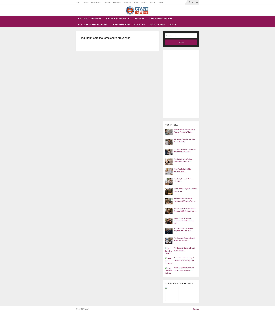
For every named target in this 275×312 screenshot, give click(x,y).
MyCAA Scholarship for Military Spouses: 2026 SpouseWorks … (185, 210)
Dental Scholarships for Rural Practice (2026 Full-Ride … (184, 269)
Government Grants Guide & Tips (128, 24)
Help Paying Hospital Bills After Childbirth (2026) (184, 140)
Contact (85, 2)
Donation (138, 19)
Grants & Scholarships (160, 19)
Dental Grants (157, 24)
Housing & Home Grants (117, 19)
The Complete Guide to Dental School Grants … (184, 249)
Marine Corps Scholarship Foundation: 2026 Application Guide (184, 220)
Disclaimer (117, 2)
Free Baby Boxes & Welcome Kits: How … (184, 180)
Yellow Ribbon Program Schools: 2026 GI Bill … (185, 190)
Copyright (107, 2)
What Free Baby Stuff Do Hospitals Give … (182, 170)
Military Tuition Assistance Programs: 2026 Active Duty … (184, 200)
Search (181, 42)
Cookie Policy (95, 2)
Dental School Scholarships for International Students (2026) (184, 259)
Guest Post (127, 2)
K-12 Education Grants (89, 19)
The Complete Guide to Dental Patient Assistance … (184, 239)
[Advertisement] (181, 84)
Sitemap (152, 2)
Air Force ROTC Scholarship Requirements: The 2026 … (184, 229)
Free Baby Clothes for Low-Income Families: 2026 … (183, 160)
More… (173, 24)
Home (136, 2)
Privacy (143, 2)
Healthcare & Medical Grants (92, 24)
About (78, 2)
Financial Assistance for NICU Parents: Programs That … (184, 131)
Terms (160, 2)
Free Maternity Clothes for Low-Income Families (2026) (185, 150)
